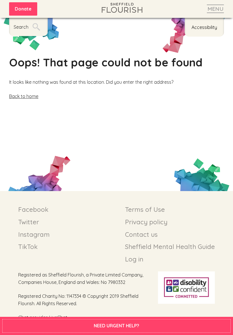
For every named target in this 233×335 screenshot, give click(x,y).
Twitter (28, 222)
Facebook (33, 209)
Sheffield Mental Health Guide (170, 247)
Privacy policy (146, 222)
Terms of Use (145, 209)
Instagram (34, 234)
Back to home (23, 96)
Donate (23, 9)
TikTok (28, 247)
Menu (215, 8)
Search (21, 27)
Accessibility (204, 27)
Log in (134, 259)
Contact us (141, 234)
